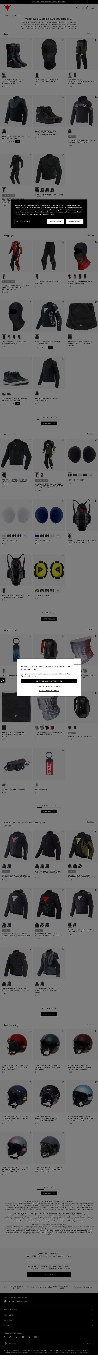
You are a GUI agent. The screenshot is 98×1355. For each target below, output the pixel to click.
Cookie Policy (37, 214)
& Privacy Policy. (48, 214)
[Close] (77, 661)
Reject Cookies (55, 221)
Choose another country (49, 691)
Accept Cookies (75, 221)
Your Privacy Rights (23, 221)
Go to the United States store (49, 681)
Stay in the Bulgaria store (49, 686)
